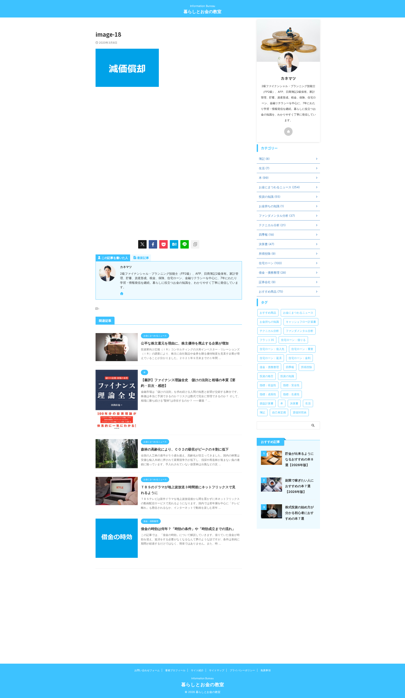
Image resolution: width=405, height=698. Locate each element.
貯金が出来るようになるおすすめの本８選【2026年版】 (299, 459)
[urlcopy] (195, 244)
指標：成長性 (268, 394)
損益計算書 (266, 403)
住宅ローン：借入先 (272, 349)
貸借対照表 (299, 412)
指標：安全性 (291, 385)
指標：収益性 (268, 385)
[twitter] (142, 244)
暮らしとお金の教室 (202, 11)
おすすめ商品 (268, 312)
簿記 (262, 412)
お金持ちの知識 (269, 321)
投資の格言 (266, 376)
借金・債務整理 (269, 367)
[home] (122, 294)
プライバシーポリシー (242, 670)
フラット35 (267, 340)
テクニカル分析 (269, 330)
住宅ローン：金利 (299, 358)
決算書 (294, 403)
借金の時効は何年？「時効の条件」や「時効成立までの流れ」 (188, 529)
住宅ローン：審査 (302, 349)
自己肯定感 (279, 412)
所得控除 (306, 367)
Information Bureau (202, 678)
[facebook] (153, 244)
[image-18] (174, 244)
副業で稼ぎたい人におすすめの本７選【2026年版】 (299, 486)
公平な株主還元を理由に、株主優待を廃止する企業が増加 (185, 343)
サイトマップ (216, 670)
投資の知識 (287, 376)
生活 (308, 403)
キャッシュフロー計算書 (301, 321)
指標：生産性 (291, 394)
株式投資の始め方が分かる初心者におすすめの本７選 (299, 512)
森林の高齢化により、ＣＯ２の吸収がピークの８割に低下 (185, 449)
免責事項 (266, 670)
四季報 (290, 367)
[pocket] (163, 244)
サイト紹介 (197, 670)
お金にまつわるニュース (298, 312)
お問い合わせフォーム (147, 670)
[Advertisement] (131, 127)
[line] (184, 244)
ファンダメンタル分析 (299, 330)
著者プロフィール (175, 670)
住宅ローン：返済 (271, 358)
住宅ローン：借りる (293, 340)
